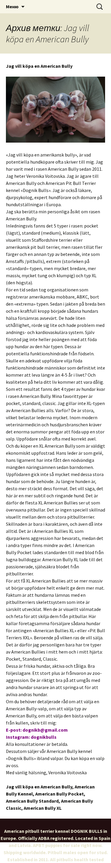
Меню (12, 6)
